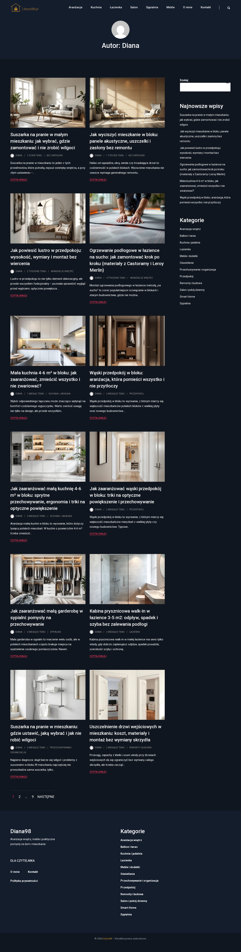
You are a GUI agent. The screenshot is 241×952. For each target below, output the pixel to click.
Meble (170, 7)
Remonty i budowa (140, 747)
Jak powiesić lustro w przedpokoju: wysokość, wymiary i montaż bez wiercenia (46, 257)
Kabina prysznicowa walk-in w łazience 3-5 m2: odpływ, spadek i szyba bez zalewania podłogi (124, 617)
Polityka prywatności (24, 881)
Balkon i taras (188, 235)
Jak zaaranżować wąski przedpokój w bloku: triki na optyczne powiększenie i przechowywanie (125, 495)
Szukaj (184, 80)
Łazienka (116, 7)
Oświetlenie (187, 262)
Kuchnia (96, 7)
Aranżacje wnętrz (62, 271)
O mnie (187, 7)
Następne (45, 797)
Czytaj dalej (18, 179)
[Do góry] (237, 948)
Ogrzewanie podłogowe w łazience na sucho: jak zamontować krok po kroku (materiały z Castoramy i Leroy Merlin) (202, 169)
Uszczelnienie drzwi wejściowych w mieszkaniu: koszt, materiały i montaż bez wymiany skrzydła (125, 733)
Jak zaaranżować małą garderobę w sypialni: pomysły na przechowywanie (46, 617)
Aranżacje (75, 7)
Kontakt (206, 7)
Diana (19, 155)
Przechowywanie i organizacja (198, 269)
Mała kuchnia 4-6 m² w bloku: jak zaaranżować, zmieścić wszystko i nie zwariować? (45, 379)
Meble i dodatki (189, 256)
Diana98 (107, 938)
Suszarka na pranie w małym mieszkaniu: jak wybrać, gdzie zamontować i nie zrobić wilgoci (42, 141)
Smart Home (187, 296)
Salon (134, 7)
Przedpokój (136, 393)
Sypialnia (152, 7)
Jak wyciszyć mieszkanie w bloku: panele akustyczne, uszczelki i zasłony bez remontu (124, 141)
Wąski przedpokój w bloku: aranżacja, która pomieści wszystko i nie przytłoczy (127, 379)
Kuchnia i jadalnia (59, 393)
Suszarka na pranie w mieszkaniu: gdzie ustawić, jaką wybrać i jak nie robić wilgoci (45, 733)
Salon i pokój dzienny (192, 289)
